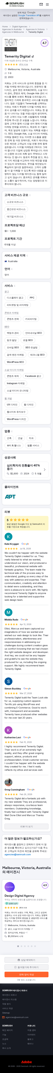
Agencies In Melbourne (13, 32)
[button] (44, 43)
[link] (41, 4)
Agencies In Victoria (35, 29)
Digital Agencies (19, 26)
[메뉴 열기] (47, 4)
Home (5, 26)
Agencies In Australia (11, 29)
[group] (26, 906)
